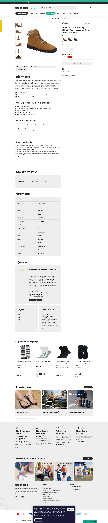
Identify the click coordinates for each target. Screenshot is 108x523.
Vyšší (39, 217)
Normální (43, 217)
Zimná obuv (41, 199)
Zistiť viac (17, 447)
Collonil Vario (23, 154)
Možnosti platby (46, 494)
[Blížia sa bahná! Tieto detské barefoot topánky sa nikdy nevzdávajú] (80, 399)
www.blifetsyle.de (38, 296)
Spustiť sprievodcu (40, 446)
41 (79, 50)
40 (75, 50)
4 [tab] (83, 418)
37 (64, 50)
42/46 (79, 367)
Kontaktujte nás (60, 444)
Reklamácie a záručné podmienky (50, 492)
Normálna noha (41, 221)
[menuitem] (21, 13)
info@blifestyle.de (37, 294)
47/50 (67, 367)
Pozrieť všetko (88, 387)
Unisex (42, 210)
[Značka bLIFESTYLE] (66, 23)
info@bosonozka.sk (76, 486)
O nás (16, 2)
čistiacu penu (34, 149)
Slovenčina (87, 2)
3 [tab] (63, 418)
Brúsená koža (41, 232)
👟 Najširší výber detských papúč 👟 (65, 0)
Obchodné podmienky (47, 498)
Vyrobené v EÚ (41, 246)
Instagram (88, 458)
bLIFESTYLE (41, 253)
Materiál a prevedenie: (49, 66)
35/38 (57, 367)
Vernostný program (23, 2)
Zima (39, 235)
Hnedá (39, 214)
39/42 (38, 371)
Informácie (19, 66)
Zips (43, 250)
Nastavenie (38, 520)
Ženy (39, 210)
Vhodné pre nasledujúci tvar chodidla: (33, 66)
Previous (12, 363)
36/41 (19, 367)
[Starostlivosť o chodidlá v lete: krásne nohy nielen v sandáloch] (28, 399)
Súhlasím (70, 509)
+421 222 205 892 (79, 2)
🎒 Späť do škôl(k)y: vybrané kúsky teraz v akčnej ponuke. (46, 0)
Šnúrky (39, 250)
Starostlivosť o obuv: (21, 69)
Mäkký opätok (41, 224)
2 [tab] (44, 418)
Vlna (39, 228)
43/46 (64, 367)
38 (67, 50)
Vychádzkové (41, 239)
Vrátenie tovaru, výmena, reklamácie (51, 490)
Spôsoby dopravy (46, 496)
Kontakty (40, 2)
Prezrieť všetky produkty (35, 300)
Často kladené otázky (33, 2)
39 (71, 50)
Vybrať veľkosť (77, 63)
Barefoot (40, 242)
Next (96, 363)
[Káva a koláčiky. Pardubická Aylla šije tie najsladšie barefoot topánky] (54, 399)
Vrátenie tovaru (80, 441)
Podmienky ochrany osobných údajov (51, 500)
